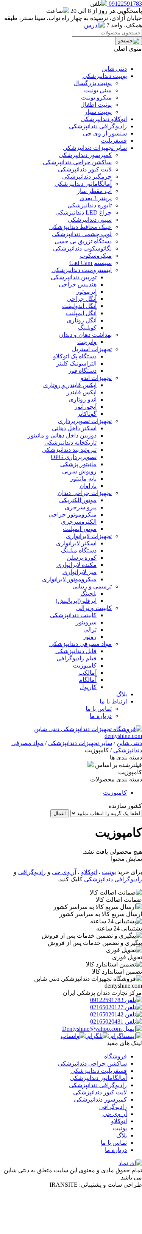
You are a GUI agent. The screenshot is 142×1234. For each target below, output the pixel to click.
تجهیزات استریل (92, 349)
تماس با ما (99, 708)
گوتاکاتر (87, 414)
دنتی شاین (114, 68)
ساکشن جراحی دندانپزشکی (77, 162)
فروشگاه (115, 1056)
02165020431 (107, 1021)
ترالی (90, 629)
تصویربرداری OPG (74, 457)
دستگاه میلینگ (79, 550)
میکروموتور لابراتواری (69, 579)
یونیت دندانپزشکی (105, 76)
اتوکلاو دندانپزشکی (104, 119)
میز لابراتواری (79, 572)
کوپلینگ (87, 327)
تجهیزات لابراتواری (89, 536)
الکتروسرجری (79, 521)
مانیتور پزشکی (78, 464)
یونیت (109, 872)
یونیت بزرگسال (92, 83)
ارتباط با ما (113, 701)
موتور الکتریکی (78, 500)
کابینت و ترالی (94, 608)
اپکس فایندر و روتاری (70, 385)
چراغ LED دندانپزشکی (83, 212)
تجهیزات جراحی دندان (85, 493)
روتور (90, 636)
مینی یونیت (98, 90)
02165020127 (107, 1007)
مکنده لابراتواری (76, 565)
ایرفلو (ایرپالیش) (76, 601)
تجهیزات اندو (96, 378)
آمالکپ (87, 672)
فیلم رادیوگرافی (76, 658)
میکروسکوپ (96, 255)
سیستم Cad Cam (90, 263)
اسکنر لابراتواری (76, 543)
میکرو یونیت (96, 97)
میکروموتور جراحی (72, 514)
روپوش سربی (79, 471)
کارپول (88, 687)
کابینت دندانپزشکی (73, 615)
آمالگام (88, 680)
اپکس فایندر (82, 392)
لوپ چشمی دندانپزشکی (82, 234)
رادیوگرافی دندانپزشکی (98, 126)
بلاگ (121, 694)
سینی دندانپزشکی (90, 219)
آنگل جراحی (82, 299)
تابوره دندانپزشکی (89, 205)
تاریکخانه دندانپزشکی (70, 442)
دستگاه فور (82, 370)
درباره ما (101, 716)
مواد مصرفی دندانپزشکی (80, 644)
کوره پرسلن (82, 557)
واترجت (87, 342)
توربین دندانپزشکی (74, 277)
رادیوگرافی (32, 872)
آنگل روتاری (82, 320)
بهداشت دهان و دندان (85, 334)
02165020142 (107, 1014)
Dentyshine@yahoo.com (92, 1028)
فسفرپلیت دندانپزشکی (98, 1070)
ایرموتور (86, 291)
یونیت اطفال (96, 104)
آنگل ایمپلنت (81, 313)
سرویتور (86, 622)
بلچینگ (88, 593)
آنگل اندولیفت (79, 306)
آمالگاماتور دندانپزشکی (83, 184)
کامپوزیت (85, 665)
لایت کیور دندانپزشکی (85, 169)
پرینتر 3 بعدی (96, 198)
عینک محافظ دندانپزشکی (80, 227)
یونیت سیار (98, 112)
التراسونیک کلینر (76, 363)
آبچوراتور (86, 406)
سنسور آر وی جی (105, 133)
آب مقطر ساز (94, 191)
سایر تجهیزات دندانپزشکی (95, 148)
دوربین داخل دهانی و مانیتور (62, 435)
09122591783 (107, 1000)
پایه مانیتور (83, 478)
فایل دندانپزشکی (76, 651)
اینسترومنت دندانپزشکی (81, 270)
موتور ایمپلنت (80, 529)
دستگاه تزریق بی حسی (83, 241)
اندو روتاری (83, 399)
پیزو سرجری (81, 507)
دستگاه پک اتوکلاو (75, 356)
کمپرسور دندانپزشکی (85, 155)
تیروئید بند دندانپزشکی (69, 450)
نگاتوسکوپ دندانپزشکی (82, 248)
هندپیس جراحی (78, 284)
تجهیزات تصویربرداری (85, 421)
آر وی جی (64, 872)
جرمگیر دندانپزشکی (87, 176)
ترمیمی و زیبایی (92, 586)
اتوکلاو (89, 872)
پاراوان (88, 485)
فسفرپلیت (114, 140)
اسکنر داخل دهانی (74, 428)
